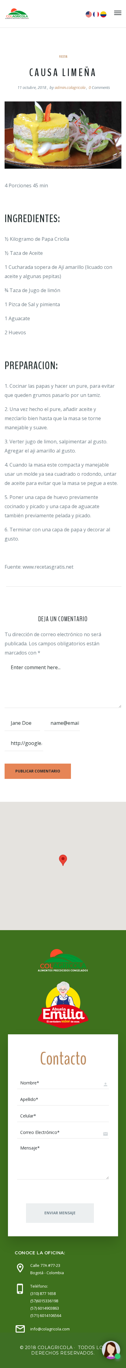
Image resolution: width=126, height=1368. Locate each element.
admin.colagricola (70, 87)
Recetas (63, 56)
